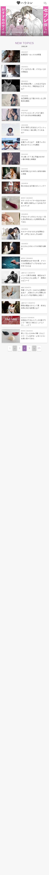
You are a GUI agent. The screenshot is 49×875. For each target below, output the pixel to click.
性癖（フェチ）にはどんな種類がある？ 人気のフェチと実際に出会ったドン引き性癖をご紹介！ (33, 292)
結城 (22, 287)
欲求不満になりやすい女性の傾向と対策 (33, 172)
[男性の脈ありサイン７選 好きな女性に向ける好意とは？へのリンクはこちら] (11, 307)
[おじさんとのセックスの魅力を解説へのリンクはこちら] (11, 248)
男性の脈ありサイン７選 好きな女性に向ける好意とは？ (33, 307)
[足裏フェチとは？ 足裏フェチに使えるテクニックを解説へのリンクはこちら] (11, 144)
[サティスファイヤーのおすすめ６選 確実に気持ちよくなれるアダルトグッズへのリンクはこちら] (11, 203)
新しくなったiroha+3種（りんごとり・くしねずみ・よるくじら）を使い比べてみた (33, 335)
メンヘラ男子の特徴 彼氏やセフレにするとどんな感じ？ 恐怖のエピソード (33, 278)
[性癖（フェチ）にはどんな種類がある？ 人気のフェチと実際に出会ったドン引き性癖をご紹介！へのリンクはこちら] (11, 292)
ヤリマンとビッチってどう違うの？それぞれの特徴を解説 (32, 114)
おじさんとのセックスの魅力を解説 (33, 247)
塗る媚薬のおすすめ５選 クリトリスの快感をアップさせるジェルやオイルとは (33, 263)
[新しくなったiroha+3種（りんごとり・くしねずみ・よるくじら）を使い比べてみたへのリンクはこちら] (11, 336)
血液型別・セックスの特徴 (31, 54)
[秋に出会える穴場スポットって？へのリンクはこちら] (11, 188)
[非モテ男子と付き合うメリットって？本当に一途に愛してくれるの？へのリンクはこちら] (11, 129)
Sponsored (24, 317)
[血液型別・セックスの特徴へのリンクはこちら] (11, 56)
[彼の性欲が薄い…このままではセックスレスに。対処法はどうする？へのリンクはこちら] (11, 85)
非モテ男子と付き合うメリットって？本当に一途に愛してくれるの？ (33, 130)
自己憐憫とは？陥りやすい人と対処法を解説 (33, 100)
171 (39, 348)
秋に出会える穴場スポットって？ (33, 186)
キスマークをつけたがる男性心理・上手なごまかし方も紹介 (32, 233)
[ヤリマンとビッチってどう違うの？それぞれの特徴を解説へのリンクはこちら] (11, 115)
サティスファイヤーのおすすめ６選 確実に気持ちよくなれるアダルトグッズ (33, 203)
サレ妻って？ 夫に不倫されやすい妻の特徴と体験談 (33, 158)
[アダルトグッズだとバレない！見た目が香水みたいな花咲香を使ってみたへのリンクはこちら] (11, 218)
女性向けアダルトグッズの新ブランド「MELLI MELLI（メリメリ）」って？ (33, 322)
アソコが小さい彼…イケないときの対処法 (33, 70)
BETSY (23, 198)
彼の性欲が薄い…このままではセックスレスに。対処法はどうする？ (33, 86)
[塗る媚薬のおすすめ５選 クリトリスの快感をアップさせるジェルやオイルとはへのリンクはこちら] (11, 263)
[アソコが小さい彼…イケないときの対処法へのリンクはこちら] (11, 71)
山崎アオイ (24, 273)
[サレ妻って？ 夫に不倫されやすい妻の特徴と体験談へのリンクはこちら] (11, 158)
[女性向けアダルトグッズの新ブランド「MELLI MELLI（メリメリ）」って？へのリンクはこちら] (11, 320)
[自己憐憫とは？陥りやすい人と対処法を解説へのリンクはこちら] (11, 100)
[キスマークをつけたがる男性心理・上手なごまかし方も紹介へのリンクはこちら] (11, 233)
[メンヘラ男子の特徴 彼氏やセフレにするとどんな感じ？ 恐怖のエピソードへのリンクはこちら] (11, 277)
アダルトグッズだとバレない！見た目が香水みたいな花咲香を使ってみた (33, 219)
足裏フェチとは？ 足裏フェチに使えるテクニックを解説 (33, 143)
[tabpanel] (24, 21)
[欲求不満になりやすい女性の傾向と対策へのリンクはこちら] (11, 173)
